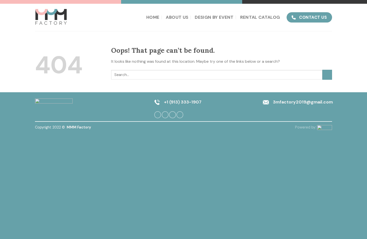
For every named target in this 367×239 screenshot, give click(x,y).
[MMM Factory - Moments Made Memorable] (52, 17)
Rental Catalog (260, 17)
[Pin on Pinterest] (172, 114)
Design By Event (214, 17)
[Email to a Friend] (165, 114)
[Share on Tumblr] (180, 114)
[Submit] (327, 75)
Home (152, 17)
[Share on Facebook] (157, 114)
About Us (177, 17)
